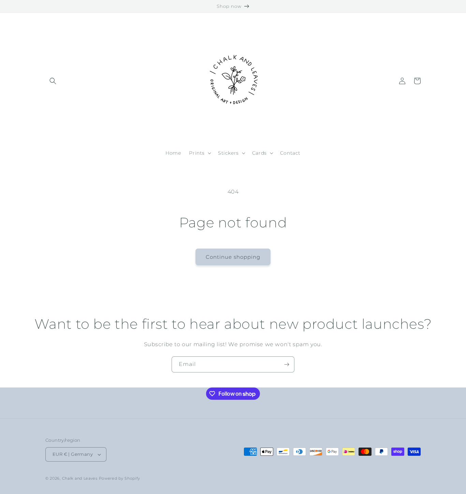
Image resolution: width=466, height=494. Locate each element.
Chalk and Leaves (80, 478)
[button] (52, 80)
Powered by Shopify (120, 478)
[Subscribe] (286, 364)
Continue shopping (233, 257)
